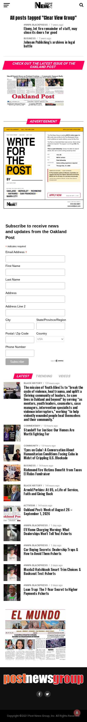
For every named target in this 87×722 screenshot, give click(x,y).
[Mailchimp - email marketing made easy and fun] (57, 361)
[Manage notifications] (77, 712)
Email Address (16, 252)
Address (10, 293)
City (8, 319)
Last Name (12, 279)
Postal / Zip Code (17, 333)
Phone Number (15, 347)
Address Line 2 (15, 306)
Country (41, 333)
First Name (12, 266)
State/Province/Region (50, 319)
